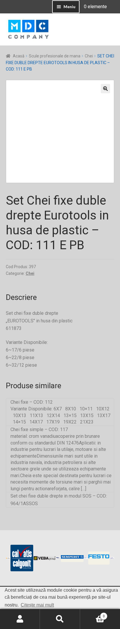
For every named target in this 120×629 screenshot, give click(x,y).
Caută (60, 619)
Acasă (18, 56)
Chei (89, 56)
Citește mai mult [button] (37, 604)
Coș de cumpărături (92, 614)
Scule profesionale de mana (54, 56)
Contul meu (20, 619)
